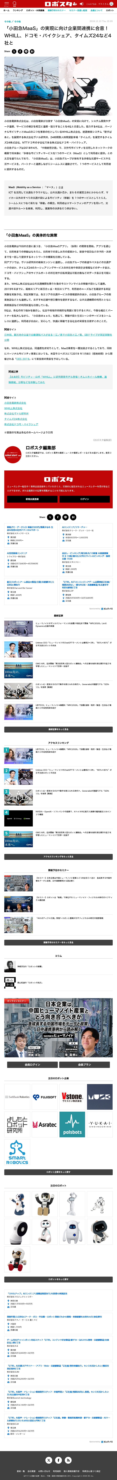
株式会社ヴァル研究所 (16, 413)
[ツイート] (14, 51)
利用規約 (57, 1471)
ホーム (6, 10)
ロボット (110, 10)
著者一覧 (21, 1471)
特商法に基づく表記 (91, 1471)
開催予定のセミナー (57, 10)
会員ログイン (32, 1064)
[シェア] (20, 51)
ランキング (18, 10)
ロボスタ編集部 (41, 448)
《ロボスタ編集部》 (102, 440)
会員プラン (84, 1064)
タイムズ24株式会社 (15, 419)
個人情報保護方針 (72, 1471)
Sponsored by (94, 608)
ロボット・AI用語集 (35, 10)
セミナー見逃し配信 (78, 10)
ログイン (84, 499)
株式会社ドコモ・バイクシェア (21, 424)
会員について (97, 10)
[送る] (26, 51)
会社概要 (32, 1471)
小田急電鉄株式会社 (15, 403)
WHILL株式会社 (13, 408)
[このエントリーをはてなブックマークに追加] (32, 51)
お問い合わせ (44, 1471)
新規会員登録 (32, 499)
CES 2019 (22, 359)
